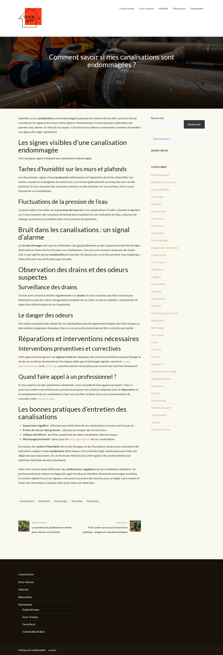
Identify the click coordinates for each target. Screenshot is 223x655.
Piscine (155, 356)
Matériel (163, 8)
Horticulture (158, 284)
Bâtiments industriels (163, 182)
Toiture (155, 422)
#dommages (61, 501)
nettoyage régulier (79, 439)
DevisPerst (29, 624)
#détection (44, 501)
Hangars (156, 276)
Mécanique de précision (164, 313)
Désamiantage (159, 240)
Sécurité (156, 393)
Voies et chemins (160, 429)
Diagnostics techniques (164, 247)
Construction (127, 8)
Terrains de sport (161, 407)
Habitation (157, 269)
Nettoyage (157, 327)
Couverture (157, 218)
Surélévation (158, 400)
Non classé (157, 335)
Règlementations (161, 378)
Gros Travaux (30, 616)
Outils (154, 342)
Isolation (156, 291)
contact (52, 650)
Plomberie (111, 49)
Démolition (157, 233)
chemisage (51, 365)
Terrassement (159, 415)
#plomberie (93, 501)
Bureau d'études (160, 189)
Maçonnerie (158, 298)
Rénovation (179, 8)
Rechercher (157, 118)
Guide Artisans (30, 609)
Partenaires (197, 8)
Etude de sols (158, 255)
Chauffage (157, 196)
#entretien (77, 501)
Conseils (156, 204)
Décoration (157, 225)
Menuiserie (157, 320)
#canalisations (27, 501)
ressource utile (45, 398)
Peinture (156, 349)
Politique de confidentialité (31, 650)
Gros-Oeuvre (146, 8)
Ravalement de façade (163, 371)
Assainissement (160, 174)
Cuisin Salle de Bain (33, 631)
